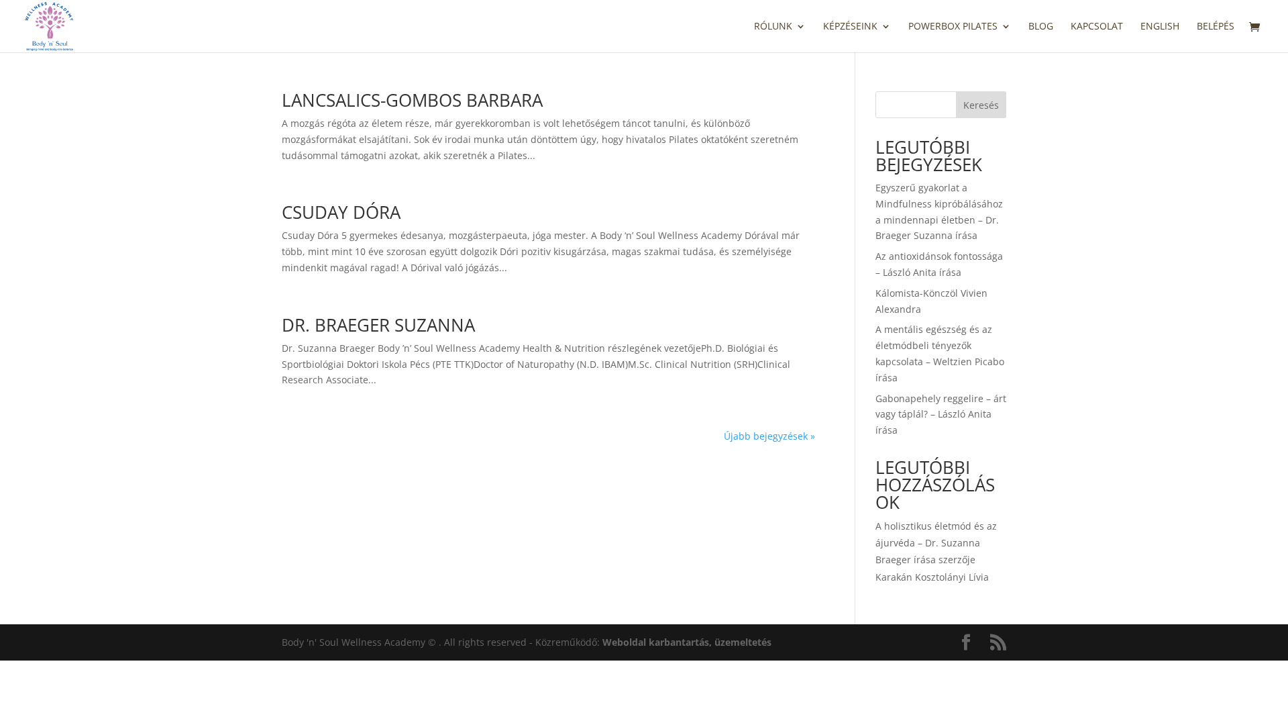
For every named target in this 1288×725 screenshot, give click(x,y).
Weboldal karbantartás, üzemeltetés (686, 642)
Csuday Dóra (341, 212)
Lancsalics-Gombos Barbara (412, 100)
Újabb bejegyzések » (769, 436)
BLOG (1040, 26)
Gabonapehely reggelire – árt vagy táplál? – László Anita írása (940, 414)
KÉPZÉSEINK (850, 26)
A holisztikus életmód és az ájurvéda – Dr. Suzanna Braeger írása (936, 543)
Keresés (981, 105)
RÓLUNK (773, 26)
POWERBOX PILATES (953, 26)
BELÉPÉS (1215, 26)
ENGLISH (1159, 26)
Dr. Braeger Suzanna (378, 325)
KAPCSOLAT (1097, 26)
